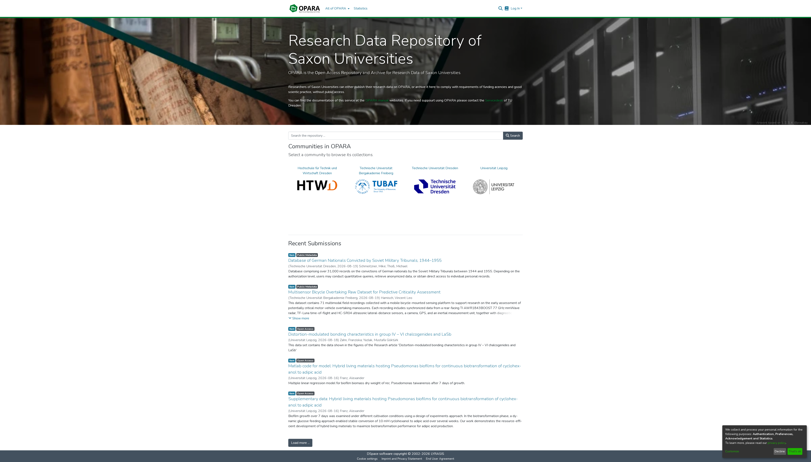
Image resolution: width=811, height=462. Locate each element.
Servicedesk (494, 100)
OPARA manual (377, 100)
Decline (780, 451)
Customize (732, 451)
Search (514, 135)
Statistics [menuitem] (360, 8)
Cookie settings (367, 459)
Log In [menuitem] (515, 8)
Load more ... (300, 442)
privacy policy (777, 443)
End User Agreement (440, 459)
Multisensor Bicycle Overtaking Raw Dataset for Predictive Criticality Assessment (364, 292)
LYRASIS (437, 453)
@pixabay (801, 123)
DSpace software (380, 453)
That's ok (795, 451)
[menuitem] (337, 8)
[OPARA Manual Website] (506, 8)
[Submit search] (500, 8)
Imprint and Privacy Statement (402, 459)
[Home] (304, 8)
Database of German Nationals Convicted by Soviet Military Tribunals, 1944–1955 (365, 260)
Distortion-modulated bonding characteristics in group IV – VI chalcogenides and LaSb (369, 334)
